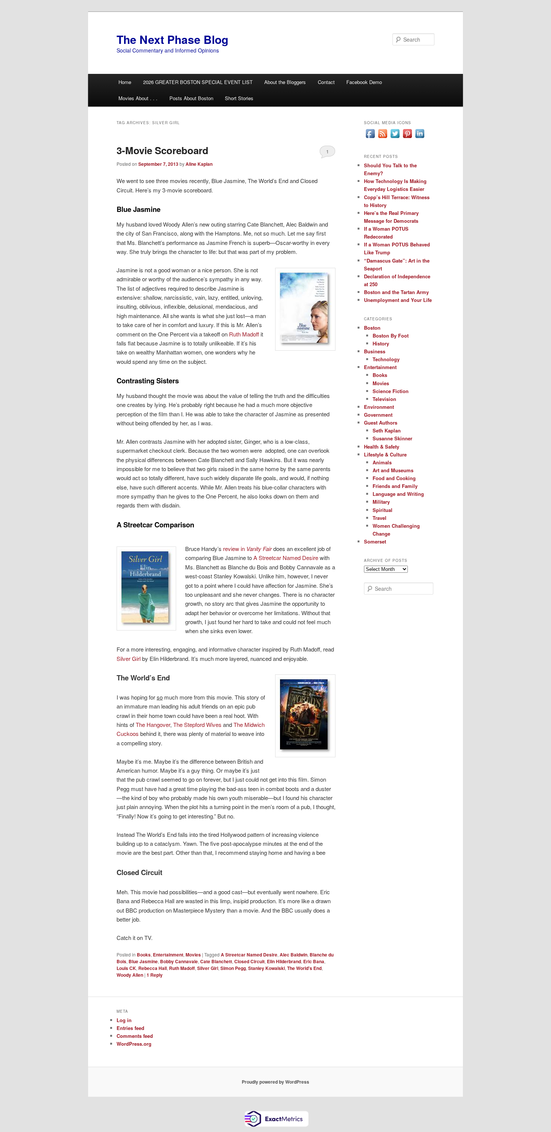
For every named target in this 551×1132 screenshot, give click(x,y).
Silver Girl (129, 658)
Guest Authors (380, 422)
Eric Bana (313, 961)
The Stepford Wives (197, 724)
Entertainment (168, 954)
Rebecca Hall (152, 968)
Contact (326, 82)
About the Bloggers (285, 82)
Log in (124, 1020)
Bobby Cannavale (179, 961)
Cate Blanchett (216, 961)
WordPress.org (134, 1043)
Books (144, 954)
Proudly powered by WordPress (275, 1081)
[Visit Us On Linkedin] (419, 137)
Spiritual (382, 509)
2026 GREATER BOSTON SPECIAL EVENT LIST (198, 82)
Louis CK (126, 968)
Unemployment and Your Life (398, 299)
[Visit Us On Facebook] (370, 137)
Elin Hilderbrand (284, 961)
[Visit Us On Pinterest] (407, 137)
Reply (155, 974)
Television (384, 398)
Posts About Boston (191, 98)
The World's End (304, 968)
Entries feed (130, 1027)
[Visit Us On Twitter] (395, 137)
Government (378, 414)
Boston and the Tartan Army (396, 292)
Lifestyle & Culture (385, 454)
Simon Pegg (233, 968)
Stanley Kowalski (266, 968)
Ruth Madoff (244, 334)
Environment (379, 406)
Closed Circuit (249, 961)
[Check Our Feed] (382, 137)
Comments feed (135, 1035)
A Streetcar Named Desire (285, 557)
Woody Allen (130, 974)
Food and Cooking (394, 478)
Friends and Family (395, 485)
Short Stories (239, 98)
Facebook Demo (364, 82)
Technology (386, 359)
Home (124, 82)
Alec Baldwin (293, 954)
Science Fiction (391, 391)
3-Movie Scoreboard (162, 150)
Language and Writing (398, 493)
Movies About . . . (137, 98)
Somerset (375, 541)
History (381, 343)
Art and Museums (393, 470)
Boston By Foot (391, 335)
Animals (382, 462)
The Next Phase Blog (172, 39)
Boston (372, 327)
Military (381, 501)
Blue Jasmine (143, 961)
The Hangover (153, 724)
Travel (379, 517)
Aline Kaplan (199, 164)
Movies (193, 954)
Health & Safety (381, 446)
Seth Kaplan (387, 430)
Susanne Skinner (392, 438)
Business (374, 351)
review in (248, 548)
